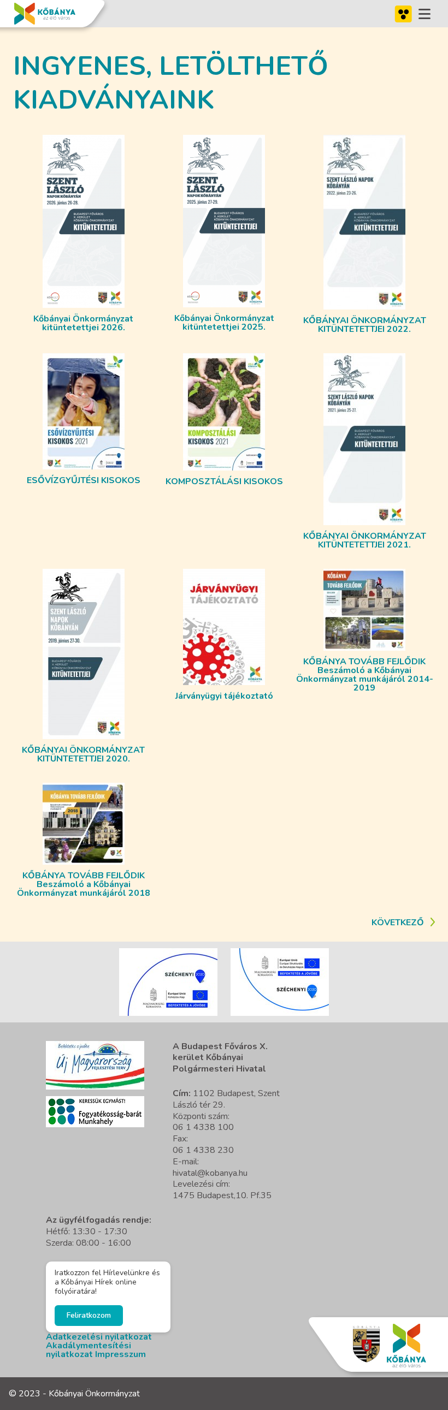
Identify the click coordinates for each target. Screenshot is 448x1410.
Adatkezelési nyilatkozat (99, 1337)
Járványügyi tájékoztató (224, 696)
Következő (398, 923)
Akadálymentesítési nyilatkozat (88, 1350)
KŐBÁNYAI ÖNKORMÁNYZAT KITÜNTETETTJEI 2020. (83, 754)
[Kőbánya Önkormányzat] (44, 14)
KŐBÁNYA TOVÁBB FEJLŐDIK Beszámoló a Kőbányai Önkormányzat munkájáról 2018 (83, 884)
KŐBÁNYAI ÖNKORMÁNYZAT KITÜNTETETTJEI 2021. (364, 540)
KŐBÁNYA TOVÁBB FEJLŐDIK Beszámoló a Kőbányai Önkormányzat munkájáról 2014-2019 (364, 675)
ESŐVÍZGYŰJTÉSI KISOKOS (83, 480)
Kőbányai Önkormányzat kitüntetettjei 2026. (83, 323)
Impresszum (120, 1354)
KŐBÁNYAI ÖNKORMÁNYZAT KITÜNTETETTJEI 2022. (364, 324)
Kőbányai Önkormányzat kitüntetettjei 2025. (224, 322)
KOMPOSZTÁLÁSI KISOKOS (224, 481)
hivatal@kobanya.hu (210, 1173)
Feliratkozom (89, 1315)
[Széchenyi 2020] (95, 1065)
